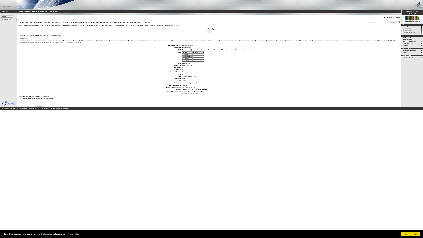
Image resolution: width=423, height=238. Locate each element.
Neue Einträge (406, 26)
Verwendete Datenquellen (409, 50)
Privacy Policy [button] (73, 234)
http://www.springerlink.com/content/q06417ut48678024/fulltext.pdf (44, 35)
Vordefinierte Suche (408, 43)
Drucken (397, 17)
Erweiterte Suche (407, 39)
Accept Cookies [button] (411, 234)
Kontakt (51, 11)
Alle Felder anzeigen (48, 98)
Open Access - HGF (408, 57)
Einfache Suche (407, 37)
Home (20, 11)
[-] (414, 14)
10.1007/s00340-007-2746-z (171, 25)
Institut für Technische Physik (190, 93)
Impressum (27, 11)
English (56, 11)
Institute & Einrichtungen (409, 32)
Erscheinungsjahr (407, 30)
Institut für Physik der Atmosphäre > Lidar (193, 91)
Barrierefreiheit (43, 11)
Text (416, 14)
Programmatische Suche (409, 41)
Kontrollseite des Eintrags (42, 96)
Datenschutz (34, 11)
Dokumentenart (407, 28)
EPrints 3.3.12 (39, 106)
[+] (418, 14)
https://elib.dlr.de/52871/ (188, 45)
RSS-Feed (405, 45)
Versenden (389, 17)
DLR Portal (4, 11)
